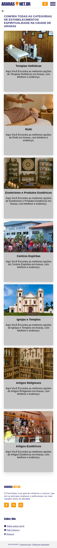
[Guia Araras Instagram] (21, 505)
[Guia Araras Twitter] (14, 505)
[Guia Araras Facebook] (7, 505)
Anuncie (10, 534)
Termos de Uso (25, 544)
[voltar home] (3, 11)
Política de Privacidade (40, 544)
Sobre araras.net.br (15, 526)
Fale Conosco (13, 530)
